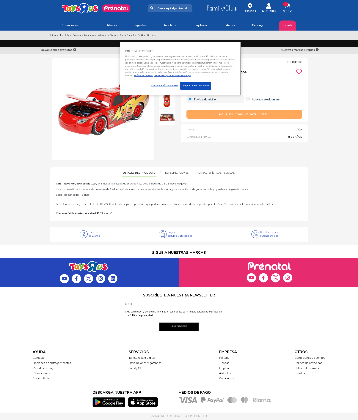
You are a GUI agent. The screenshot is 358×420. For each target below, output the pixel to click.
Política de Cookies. (143, 75)
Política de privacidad (141, 315)
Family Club (136, 368)
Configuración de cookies (164, 85)
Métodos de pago (44, 368)
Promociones (69, 25)
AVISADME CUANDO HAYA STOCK (243, 114)
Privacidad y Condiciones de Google (172, 75)
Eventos (300, 373)
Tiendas (224, 363)
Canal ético (226, 378)
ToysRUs (64, 35)
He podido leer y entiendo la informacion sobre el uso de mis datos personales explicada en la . (174, 313)
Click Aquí (106, 213)
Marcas (112, 25)
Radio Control (127, 35)
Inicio (53, 35)
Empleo (224, 368)
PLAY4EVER (200, 25)
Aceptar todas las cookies (195, 85)
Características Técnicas (216, 173)
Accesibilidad (41, 378)
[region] (180, 68)
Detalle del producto (139, 173)
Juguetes (140, 25)
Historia (224, 358)
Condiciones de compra (310, 358)
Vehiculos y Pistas (107, 35)
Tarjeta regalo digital (142, 358)
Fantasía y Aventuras (83, 35)
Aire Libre (170, 25)
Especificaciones (177, 173)
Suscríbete (179, 326)
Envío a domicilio (205, 99)
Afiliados (225, 373)
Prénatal (287, 25)
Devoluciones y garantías (145, 363)
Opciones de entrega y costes (52, 363)
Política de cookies (307, 368)
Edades (229, 25)
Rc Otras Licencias (147, 35)
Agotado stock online (266, 99)
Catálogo (258, 25)
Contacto (39, 358)
